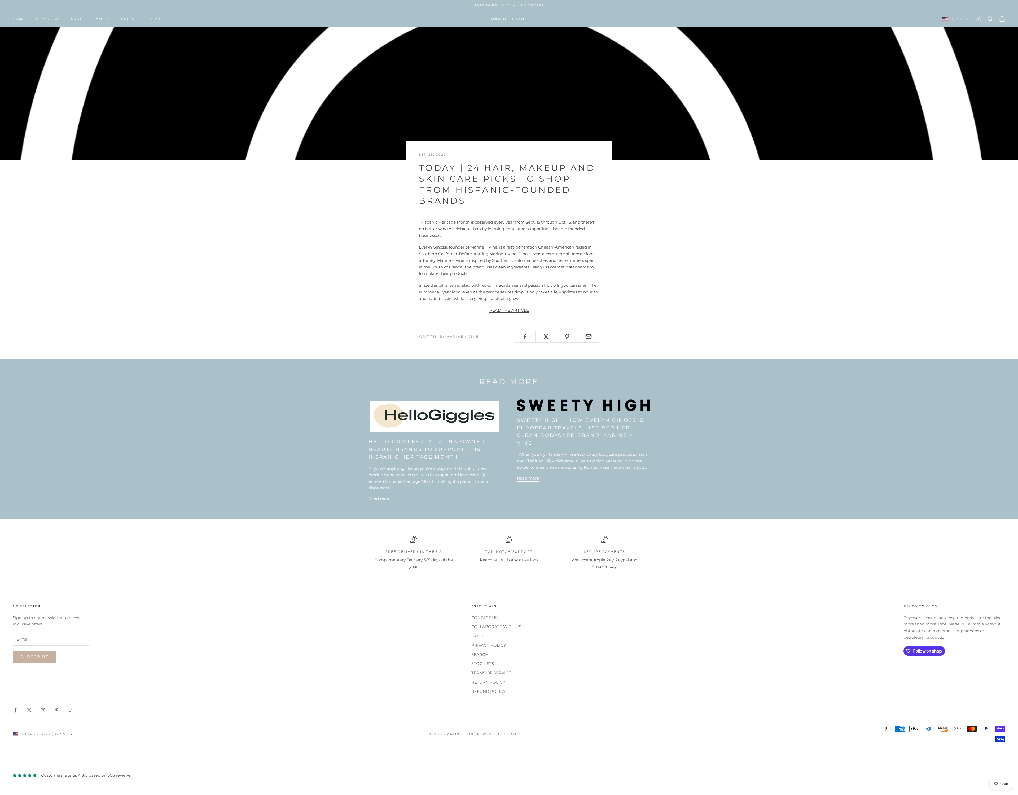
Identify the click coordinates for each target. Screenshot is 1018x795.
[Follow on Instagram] (43, 710)
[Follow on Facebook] (15, 710)
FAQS (477, 635)
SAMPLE (102, 19)
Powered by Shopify (499, 734)
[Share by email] (588, 336)
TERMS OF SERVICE (491, 672)
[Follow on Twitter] (29, 710)
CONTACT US (484, 617)
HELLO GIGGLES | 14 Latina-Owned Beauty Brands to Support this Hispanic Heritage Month (426, 449)
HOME (19, 19)
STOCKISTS (482, 663)
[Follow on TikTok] (70, 710)
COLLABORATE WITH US (496, 626)
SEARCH (479, 654)
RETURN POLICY (488, 682)
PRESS (128, 19)
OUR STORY (48, 19)
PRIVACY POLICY (488, 645)
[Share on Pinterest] (567, 336)
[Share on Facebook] (524, 336)
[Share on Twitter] (546, 336)
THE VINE (155, 19)
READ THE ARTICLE (509, 310)
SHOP (77, 19)
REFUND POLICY (488, 691)
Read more (379, 498)
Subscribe (34, 656)
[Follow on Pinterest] (56, 710)
